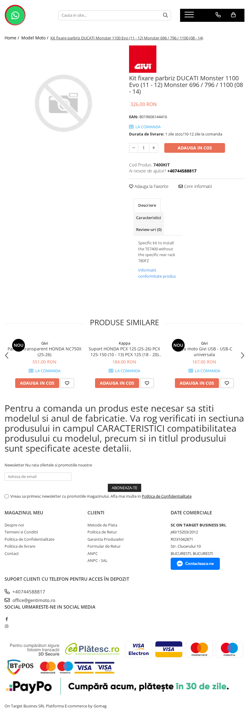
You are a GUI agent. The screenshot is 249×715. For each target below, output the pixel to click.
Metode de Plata (102, 525)
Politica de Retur (102, 532)
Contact (12, 553)
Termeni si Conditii (21, 532)
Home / (12, 38)
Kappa (124, 343)
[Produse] (190, 16)
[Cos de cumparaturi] (233, 15)
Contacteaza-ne (199, 563)
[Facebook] (7, 619)
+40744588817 (28, 592)
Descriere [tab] (147, 205)
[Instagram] (7, 626)
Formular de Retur (104, 546)
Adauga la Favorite (151, 186)
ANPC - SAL (97, 560)
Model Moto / (35, 38)
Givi (44, 343)
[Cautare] (165, 15)
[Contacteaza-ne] (218, 15)
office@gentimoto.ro (33, 600)
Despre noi (14, 525)
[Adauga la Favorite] (67, 383)
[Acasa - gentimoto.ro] (27, 15)
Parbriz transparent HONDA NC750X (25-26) (44, 351)
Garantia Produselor (105, 539)
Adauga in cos (195, 148)
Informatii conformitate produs (157, 273)
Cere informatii (197, 186)
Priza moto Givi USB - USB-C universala (204, 351)
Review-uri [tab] (149, 229)
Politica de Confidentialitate (167, 496)
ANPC (92, 553)
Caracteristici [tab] (148, 217)
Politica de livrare (20, 546)
